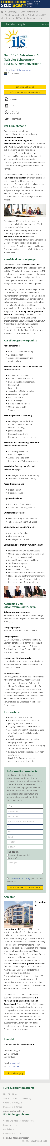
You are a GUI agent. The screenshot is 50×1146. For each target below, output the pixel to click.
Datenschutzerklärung (20, 878)
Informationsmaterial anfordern (25, 92)
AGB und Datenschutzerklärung (17, 1098)
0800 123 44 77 (15, 1066)
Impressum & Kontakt (12, 1107)
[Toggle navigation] (46, 4)
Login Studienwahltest (14, 1111)
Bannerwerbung (10, 1125)
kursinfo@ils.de (16, 1063)
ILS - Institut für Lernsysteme (18, 70)
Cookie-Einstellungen (12, 1102)
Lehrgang (12, 11)
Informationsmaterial (20, 855)
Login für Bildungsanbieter (16, 1137)
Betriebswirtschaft (29, 11)
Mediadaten (8, 1129)
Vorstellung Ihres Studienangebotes (18, 1120)
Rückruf (13, 858)
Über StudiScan (10, 1094)
